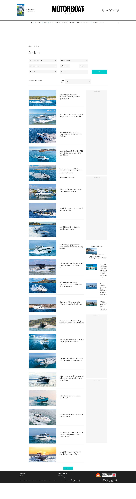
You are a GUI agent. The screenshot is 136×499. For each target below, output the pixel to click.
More (102, 23)
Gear (51, 23)
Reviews (36, 46)
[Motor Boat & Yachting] (68, 10)
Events (64, 23)
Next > (68, 468)
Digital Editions (30, 11)
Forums (95, 23)
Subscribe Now (30, 9)
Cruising (72, 23)
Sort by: (62, 81)
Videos (57, 23)
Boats (45, 23)
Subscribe (37, 23)
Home (30, 46)
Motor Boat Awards (84, 23)
